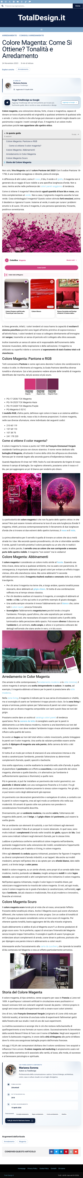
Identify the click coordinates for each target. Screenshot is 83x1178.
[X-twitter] (9, 1)
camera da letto (27, 721)
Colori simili (41, 267)
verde (28, 195)
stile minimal (70, 682)
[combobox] (36, 6)
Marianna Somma (28, 1067)
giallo (60, 179)
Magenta (22, 1142)
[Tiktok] (25, 1)
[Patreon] (29, 1)
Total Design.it (9, 1175)
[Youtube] (17, 1)
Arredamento (9, 35)
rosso (37, 179)
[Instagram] (5, 1)
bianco (65, 603)
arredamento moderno (49, 682)
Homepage (22, 1168)
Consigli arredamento (31, 35)
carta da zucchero (49, 946)
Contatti (53, 1168)
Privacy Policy (32, 1168)
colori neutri (18, 607)
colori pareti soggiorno (51, 186)
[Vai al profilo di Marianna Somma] (8, 85)
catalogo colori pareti (46, 717)
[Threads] (21, 1)
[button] (51, 1151)
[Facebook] (1, 1)
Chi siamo (61, 1168)
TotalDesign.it (41, 17)
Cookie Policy (44, 1168)
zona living (13, 698)
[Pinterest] (13, 1)
